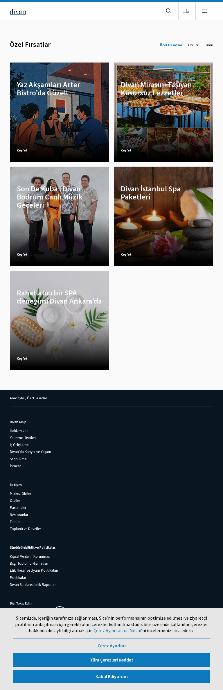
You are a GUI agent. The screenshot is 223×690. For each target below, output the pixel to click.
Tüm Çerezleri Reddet (111, 660)
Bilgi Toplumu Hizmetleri (29, 563)
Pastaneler (18, 507)
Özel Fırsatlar (171, 45)
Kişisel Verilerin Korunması (30, 556)
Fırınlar (15, 521)
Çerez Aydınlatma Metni (117, 630)
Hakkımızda (19, 430)
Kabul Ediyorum (112, 676)
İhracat (15, 465)
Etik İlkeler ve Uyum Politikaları (34, 570)
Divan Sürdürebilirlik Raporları (33, 584)
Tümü (208, 45)
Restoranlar (19, 514)
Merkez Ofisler (20, 493)
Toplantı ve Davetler (25, 528)
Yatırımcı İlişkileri (23, 437)
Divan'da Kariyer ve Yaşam (30, 451)
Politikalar (18, 577)
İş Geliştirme (19, 444)
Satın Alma (18, 459)
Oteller (193, 45)
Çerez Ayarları (112, 645)
